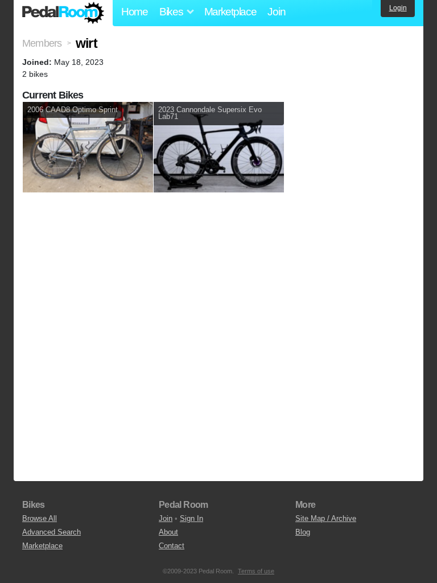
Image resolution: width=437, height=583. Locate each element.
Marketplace (230, 12)
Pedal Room (63, 13)
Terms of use (256, 571)
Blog (302, 532)
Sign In (191, 518)
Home (134, 12)
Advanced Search (51, 532)
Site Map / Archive (325, 518)
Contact (171, 545)
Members (41, 43)
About (168, 532)
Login (398, 8)
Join (276, 12)
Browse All (39, 518)
